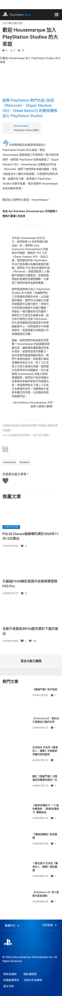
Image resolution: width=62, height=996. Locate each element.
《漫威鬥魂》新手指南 (44, 689)
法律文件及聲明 (32, 980)
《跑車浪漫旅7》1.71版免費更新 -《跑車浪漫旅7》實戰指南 (45, 809)
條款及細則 (10, 974)
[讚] (22, 545)
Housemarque (9, 462)
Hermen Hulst (21, 125)
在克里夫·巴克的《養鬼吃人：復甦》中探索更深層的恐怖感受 (45, 751)
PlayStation (20, 14)
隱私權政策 (30, 974)
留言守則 (8, 986)
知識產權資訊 (11, 980)
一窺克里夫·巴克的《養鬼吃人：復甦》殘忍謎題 (45, 867)
